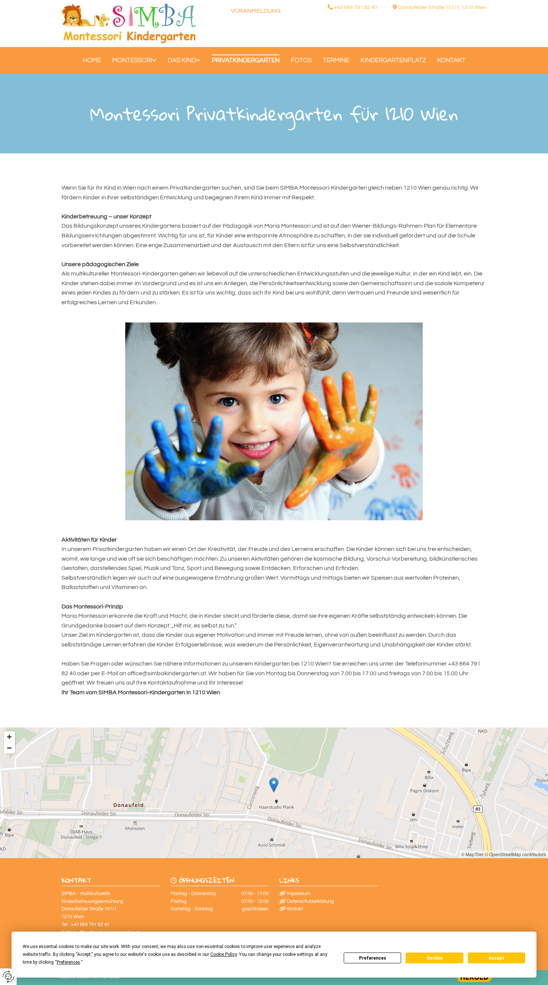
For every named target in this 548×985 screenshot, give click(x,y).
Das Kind (182, 60)
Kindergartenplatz (393, 60)
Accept (496, 958)
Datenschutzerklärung (310, 901)
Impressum (298, 893)
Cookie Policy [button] (223, 954)
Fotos (301, 60)
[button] (273, 785)
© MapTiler (472, 854)
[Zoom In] (9, 736)
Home (92, 60)
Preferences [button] (68, 962)
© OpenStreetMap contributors (515, 854)
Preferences (372, 958)
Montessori (132, 60)
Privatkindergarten (246, 60)
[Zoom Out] (9, 748)
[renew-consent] (8, 976)
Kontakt (451, 60)
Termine (336, 60)
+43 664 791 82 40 (355, 7)
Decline (435, 958)
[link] (134, 60)
